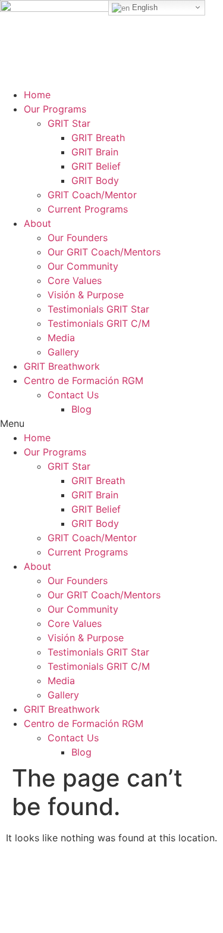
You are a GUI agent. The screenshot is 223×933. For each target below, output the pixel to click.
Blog (81, 409)
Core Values (75, 280)
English (144, 7)
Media (61, 338)
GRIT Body (95, 180)
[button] (111, 423)
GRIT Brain (94, 152)
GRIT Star (69, 123)
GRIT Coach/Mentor (92, 195)
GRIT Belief (96, 166)
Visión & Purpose (86, 295)
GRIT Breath (98, 137)
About (37, 223)
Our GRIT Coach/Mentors (104, 252)
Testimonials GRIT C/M (99, 323)
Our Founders (78, 238)
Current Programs (88, 209)
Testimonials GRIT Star (98, 309)
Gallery (63, 352)
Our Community (83, 266)
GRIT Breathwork (62, 366)
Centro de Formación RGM (83, 380)
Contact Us (73, 395)
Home (37, 95)
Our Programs (55, 109)
